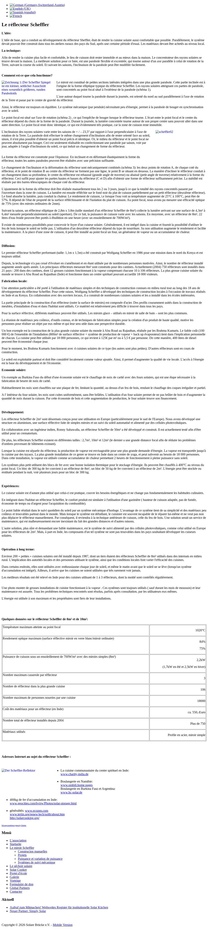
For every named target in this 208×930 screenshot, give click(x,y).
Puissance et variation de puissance (40, 858)
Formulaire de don (21, 884)
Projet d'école (18, 873)
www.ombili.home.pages (77, 785)
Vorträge (15, 880)
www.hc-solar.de (71, 792)
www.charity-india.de (74, 774)
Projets (22, 855)
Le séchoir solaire (21, 866)
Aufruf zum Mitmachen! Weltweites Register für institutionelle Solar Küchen (59, 907)
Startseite (15, 844)
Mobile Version (63, 925)
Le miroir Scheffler (22, 847)
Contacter (16, 891)
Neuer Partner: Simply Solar (28, 911)
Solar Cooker (18, 869)
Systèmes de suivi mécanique (36, 862)
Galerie (14, 877)
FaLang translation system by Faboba (14, 825)
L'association (18, 840)
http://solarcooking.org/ (24, 818)
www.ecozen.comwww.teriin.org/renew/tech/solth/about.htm (37, 812)
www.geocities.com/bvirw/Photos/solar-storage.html (43, 803)
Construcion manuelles (32, 851)
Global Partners (20, 888)
